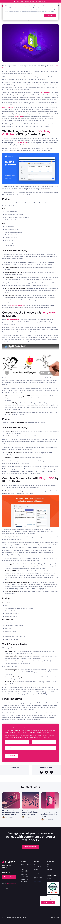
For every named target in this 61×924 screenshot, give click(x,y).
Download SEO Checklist (50, 870)
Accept (50, 15)
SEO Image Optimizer (17, 305)
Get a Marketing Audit (30, 846)
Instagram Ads (24, 879)
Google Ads (24, 874)
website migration (8, 107)
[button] (58, 5)
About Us (36, 864)
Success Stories (38, 866)
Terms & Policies (55, 917)
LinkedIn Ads (24, 881)
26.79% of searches (20, 143)
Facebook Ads (24, 876)
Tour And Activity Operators (38, 878)
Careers (36, 869)
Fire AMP (49, 312)
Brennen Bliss (37, 881)
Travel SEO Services (26, 864)
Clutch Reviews (51, 879)
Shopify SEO (19, 116)
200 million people (13, 319)
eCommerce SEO (46, 93)
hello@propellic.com (11, 883)
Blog (48, 864)
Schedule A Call (9, 877)
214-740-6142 (9, 881)
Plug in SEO (47, 478)
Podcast (49, 866)
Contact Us (6, 872)
